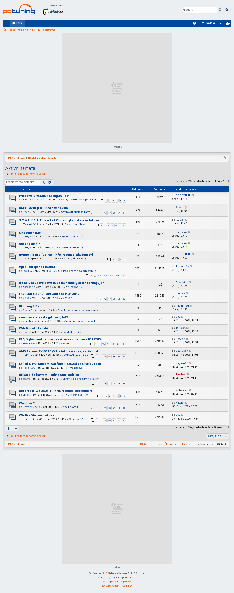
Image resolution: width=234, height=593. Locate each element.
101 (105, 275)
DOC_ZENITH (183, 195)
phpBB (105, 573)
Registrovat (48, 29)
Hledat (11, 29)
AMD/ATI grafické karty (76, 212)
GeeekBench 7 (29, 243)
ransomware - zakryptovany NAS (43, 317)
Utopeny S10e (29, 306)
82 (119, 420)
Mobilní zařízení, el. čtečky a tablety (79, 310)
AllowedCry (182, 266)
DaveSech (182, 350)
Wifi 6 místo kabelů (33, 328)
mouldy (180, 293)
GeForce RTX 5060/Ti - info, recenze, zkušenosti (55, 390)
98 (113, 344)
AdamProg (29, 310)
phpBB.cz (125, 581)
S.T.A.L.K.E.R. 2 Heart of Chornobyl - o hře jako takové (59, 220)
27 (109, 212)
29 (119, 212)
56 (119, 356)
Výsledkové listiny (72, 236)
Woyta (26, 343)
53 (105, 356)
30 (124, 212)
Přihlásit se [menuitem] (221, 24)
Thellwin (181, 374)
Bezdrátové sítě (72, 332)
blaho (26, 258)
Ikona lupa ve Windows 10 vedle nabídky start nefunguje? (61, 282)
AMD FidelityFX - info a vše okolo (43, 208)
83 (124, 420)
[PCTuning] (19, 9)
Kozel (26, 332)
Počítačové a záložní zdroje (79, 270)
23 (109, 383)
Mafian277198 (31, 224)
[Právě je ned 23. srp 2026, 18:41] (224, 158)
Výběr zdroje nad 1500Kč (37, 266)
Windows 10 (74, 287)
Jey (178, 316)
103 (117, 275)
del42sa (27, 355)
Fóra (19, 23)
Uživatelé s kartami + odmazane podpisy (49, 374)
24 (114, 383)
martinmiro (29, 419)
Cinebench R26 (30, 232)
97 (108, 344)
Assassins (29, 287)
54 (109, 356)
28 (114, 212)
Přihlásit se (28, 29)
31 (124, 407)
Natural (180, 402)
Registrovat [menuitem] (228, 24)
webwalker (182, 390)
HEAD (26, 199)
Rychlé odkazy (7, 24)
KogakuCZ (29, 367)
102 (111, 275)
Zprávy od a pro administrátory (81, 378)
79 (119, 298)
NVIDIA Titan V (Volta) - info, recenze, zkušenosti (56, 254)
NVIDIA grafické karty (73, 258)
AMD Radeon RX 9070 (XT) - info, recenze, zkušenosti (59, 351)
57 (124, 356)
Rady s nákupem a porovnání (79, 199)
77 (109, 298)
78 (114, 298)
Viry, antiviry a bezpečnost (79, 321)
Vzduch (67, 297)
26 (105, 212)
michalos (181, 232)
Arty (108, 577)
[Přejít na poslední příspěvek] (193, 196)
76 (105, 298)
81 (114, 420)
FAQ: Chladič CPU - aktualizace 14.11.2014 (49, 293)
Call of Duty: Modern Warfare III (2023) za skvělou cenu (60, 363)
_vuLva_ (180, 219)
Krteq (26, 212)
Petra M (27, 407)
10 (124, 225)
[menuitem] (194, 23)
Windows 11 (27, 403)
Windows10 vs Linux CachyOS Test (44, 195)
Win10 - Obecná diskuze (36, 415)
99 (118, 344)
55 (114, 356)
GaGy (26, 236)
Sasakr (180, 207)
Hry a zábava (78, 224)
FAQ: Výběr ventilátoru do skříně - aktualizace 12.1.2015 (60, 339)
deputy (27, 321)
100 (99, 275)
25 (119, 383)
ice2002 (27, 270)
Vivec (26, 297)
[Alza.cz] (53, 10)
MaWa (26, 378)
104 (123, 275)
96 (103, 344)
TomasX (181, 327)
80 (124, 298)
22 (105, 383)
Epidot (26, 394)
